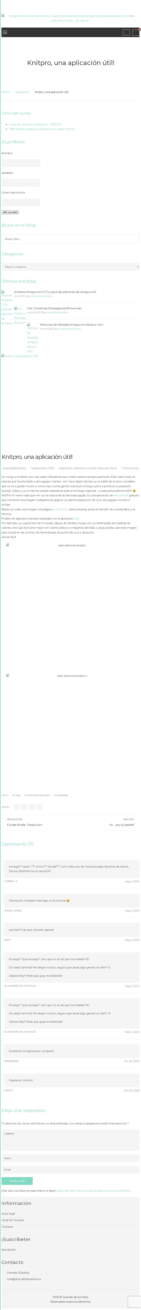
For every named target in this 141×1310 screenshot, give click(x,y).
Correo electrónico (13, 192)
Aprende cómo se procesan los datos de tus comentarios (94, 1190)
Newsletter (8, 1249)
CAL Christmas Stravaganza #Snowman (54, 308)
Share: (5, 807)
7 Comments (129, 468)
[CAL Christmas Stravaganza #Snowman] (19, 316)
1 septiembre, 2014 (42, 468)
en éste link (60, 509)
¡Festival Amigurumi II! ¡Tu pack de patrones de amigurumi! (55, 292)
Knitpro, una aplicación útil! (36, 456)
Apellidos (7, 173)
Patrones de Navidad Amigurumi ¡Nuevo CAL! (71, 324)
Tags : (5, 795)
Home (5, 92)
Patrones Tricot (107, 468)
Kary (7, 939)
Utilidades (62, 795)
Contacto (7, 1226)
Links (18, 795)
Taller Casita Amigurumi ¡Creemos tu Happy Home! (41, 129)
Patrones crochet (85, 468)
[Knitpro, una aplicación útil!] (70, 388)
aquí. (77, 518)
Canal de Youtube (12, 1220)
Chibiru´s (10, 881)
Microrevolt (121, 495)
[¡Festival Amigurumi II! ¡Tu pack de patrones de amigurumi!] (6, 308)
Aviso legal (8, 1213)
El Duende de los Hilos (20, 985)
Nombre (6, 153)
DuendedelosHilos (42, 296)
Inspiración (22, 92)
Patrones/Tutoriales (38, 795)
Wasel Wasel (13, 910)
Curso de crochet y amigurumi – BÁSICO (35, 124)
